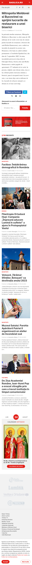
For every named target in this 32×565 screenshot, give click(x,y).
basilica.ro (11, 30)
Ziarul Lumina (6, 516)
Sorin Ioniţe (11, 170)
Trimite (25, 108)
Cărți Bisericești (6, 535)
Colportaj (4, 533)
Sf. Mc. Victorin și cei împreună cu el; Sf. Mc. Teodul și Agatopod (15, 461)
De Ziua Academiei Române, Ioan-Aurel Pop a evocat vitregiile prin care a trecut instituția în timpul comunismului (15, 386)
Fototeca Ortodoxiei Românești (11, 529)
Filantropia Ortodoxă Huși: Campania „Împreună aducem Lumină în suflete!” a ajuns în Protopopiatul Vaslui (14, 221)
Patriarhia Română (7, 519)
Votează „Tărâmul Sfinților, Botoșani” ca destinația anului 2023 (14, 278)
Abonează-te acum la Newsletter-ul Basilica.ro (14, 102)
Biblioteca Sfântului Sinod (9, 527)
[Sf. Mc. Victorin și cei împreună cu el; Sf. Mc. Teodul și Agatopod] (16, 441)
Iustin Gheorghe (12, 231)
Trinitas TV (5, 517)
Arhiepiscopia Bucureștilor (9, 531)
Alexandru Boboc (13, 284)
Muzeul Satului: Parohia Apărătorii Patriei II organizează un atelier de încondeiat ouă (15, 329)
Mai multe (25, 562)
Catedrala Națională (7, 525)
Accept (5, 562)
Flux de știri (6, 7)
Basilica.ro (16, 2)
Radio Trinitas (6, 514)
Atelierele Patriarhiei (7, 523)
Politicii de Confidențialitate (9, 557)
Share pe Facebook (14, 92)
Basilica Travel (6, 521)
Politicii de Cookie (22, 555)
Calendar (16, 422)
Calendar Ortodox (16, 466)
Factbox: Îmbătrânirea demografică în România (15, 166)
